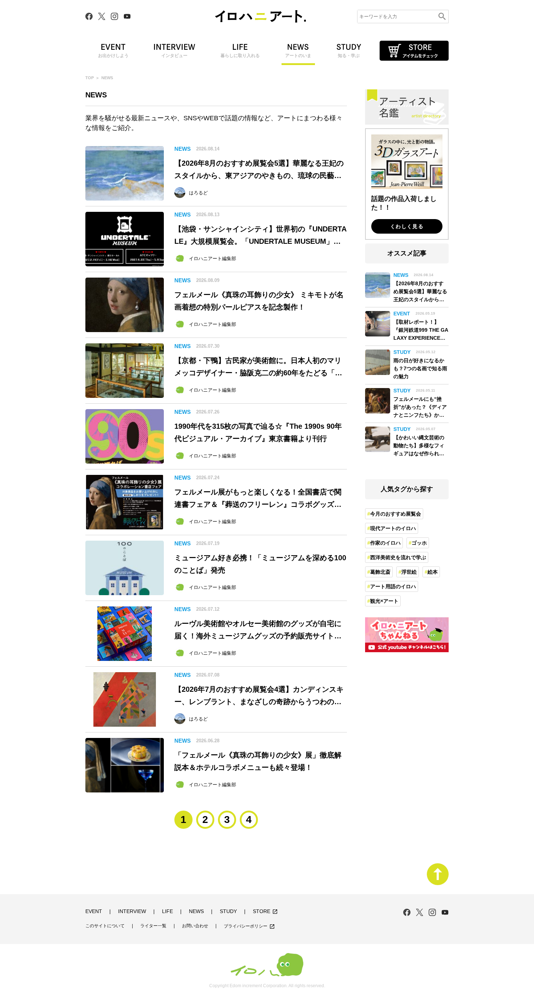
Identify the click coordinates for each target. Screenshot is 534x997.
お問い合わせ (195, 926)
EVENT (93, 911)
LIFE (167, 911)
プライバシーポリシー (249, 926)
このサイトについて (105, 926)
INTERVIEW (132, 911)
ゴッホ (419, 543)
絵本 (433, 572)
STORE (265, 912)
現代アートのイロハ (393, 528)
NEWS (196, 911)
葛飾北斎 (380, 572)
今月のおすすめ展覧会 (395, 514)
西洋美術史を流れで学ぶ (398, 557)
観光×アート (384, 601)
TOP (89, 78)
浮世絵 (409, 572)
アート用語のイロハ (393, 586)
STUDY (228, 911)
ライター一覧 (153, 926)
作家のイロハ (385, 543)
